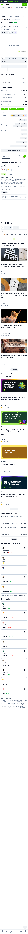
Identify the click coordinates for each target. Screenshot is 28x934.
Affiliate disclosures (5, 224)
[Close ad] (24, 558)
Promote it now (21, 595)
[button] (22, 120)
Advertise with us (6, 158)
